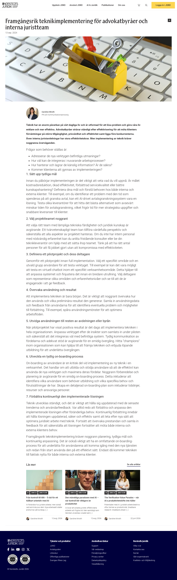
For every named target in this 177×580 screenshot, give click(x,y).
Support (95, 546)
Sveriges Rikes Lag (58, 560)
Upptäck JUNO (58, 5)
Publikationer (108, 5)
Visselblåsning (98, 564)
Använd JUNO (76, 5)
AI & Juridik (92, 5)
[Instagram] (24, 549)
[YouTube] (19, 549)
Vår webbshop (98, 549)
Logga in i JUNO (163, 5)
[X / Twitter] (29, 549)
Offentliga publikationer (59, 557)
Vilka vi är (137, 546)
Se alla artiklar (133, 464)
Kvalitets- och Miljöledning (144, 560)
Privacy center (98, 557)
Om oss (121, 5)
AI (169, 20)
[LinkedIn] (13, 549)
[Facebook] (9, 549)
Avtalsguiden (55, 549)
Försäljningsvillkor (99, 553)
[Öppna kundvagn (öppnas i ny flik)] (139, 5)
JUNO (52, 546)
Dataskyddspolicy (99, 560)
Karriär (136, 553)
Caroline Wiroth (48, 112)
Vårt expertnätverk (141, 557)
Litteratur (54, 553)
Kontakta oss (138, 549)
